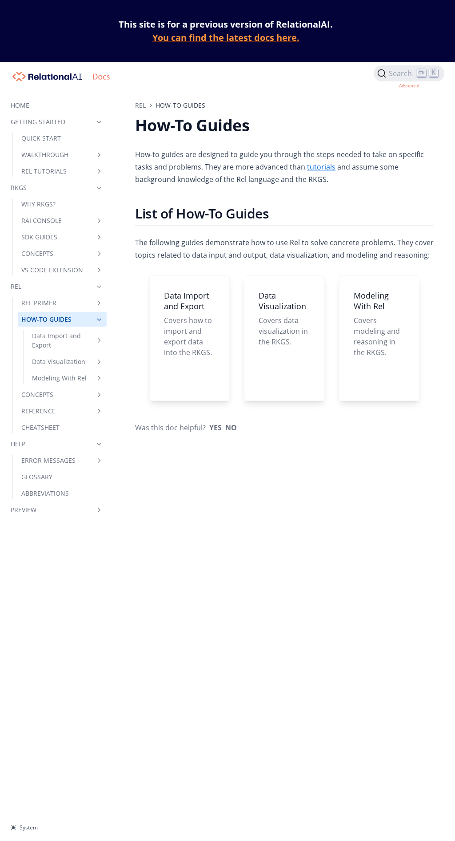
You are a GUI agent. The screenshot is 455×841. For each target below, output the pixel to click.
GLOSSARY (36, 477)
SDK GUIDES (39, 237)
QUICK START (41, 138)
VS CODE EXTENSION (52, 270)
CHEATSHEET (40, 427)
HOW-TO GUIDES (46, 319)
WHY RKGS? (38, 204)
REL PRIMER (38, 303)
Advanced (409, 85)
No (231, 428)
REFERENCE (38, 411)
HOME (20, 105)
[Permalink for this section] (277, 213)
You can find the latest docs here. (225, 38)
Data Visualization (58, 361)
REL (16, 286)
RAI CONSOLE (41, 220)
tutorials (321, 167)
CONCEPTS (37, 253)
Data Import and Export (56, 340)
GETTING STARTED (38, 121)
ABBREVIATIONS (45, 493)
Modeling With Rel (59, 378)
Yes (215, 428)
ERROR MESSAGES (48, 460)
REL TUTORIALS (44, 171)
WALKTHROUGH (44, 154)
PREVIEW (23, 509)
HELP (18, 444)
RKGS (19, 187)
